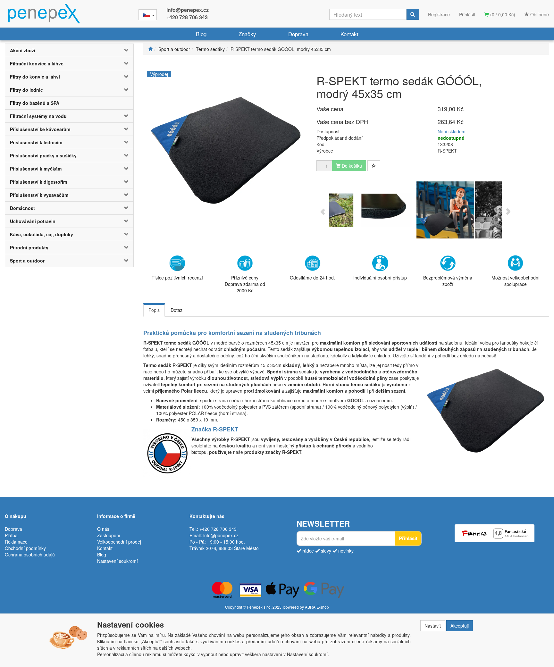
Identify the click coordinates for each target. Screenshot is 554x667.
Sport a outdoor (27, 260)
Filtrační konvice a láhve (36, 63)
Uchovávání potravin (32, 221)
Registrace (439, 14)
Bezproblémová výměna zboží (447, 280)
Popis (154, 310)
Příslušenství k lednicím (36, 142)
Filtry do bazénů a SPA (34, 103)
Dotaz (176, 310)
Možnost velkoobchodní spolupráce (515, 280)
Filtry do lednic (26, 90)
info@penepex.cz (187, 9)
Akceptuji (459, 625)
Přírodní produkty (29, 247)
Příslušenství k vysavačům (39, 195)
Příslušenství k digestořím (38, 182)
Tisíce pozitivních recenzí (177, 277)
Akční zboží (22, 50)
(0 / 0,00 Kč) (502, 14)
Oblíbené (539, 14)
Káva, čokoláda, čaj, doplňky (41, 234)
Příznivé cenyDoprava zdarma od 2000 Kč (245, 284)
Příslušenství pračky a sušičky (43, 155)
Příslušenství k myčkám (36, 168)
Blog (201, 34)
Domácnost (22, 208)
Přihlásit (467, 14)
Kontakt (349, 34)
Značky (247, 34)
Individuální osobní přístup (380, 277)
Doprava (298, 34)
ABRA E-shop (317, 607)
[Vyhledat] (412, 14)
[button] (122, 50)
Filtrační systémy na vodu (38, 116)
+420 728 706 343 (187, 17)
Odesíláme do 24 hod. (312, 277)
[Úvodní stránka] (150, 49)
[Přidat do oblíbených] (373, 165)
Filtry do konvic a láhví (35, 76)
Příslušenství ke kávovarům (40, 129)
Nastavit (432, 625)
